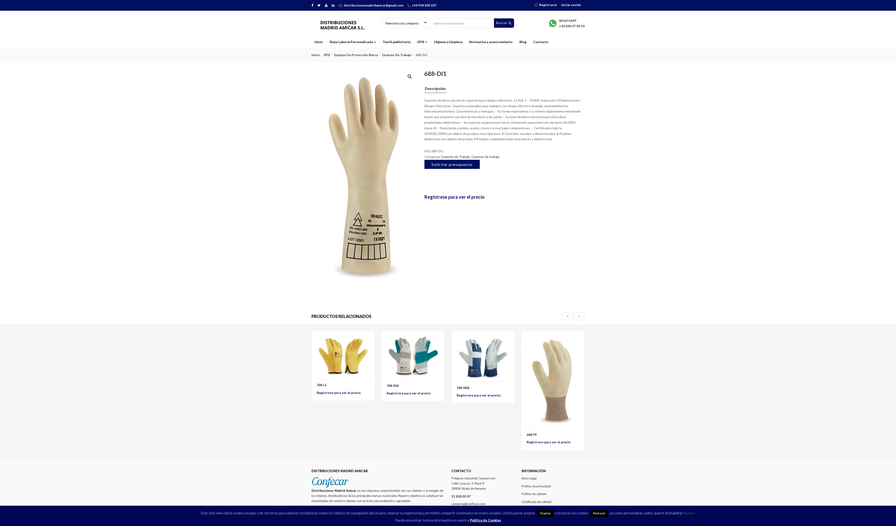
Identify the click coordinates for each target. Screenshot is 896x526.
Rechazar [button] (599, 513)
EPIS (421, 42)
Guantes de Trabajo (455, 157)
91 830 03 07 (461, 496)
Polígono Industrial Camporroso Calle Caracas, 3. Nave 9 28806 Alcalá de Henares (473, 483)
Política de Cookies (485, 520)
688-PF (532, 435)
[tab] (435, 90)
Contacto (540, 42)
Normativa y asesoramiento (491, 42)
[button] (410, 76)
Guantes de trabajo (396, 55)
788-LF (322, 385)
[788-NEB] (483, 339)
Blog (522, 42)
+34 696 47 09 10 (571, 26)
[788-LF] (343, 339)
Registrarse (548, 5)
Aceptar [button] (545, 513)
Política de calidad (534, 494)
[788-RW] (413, 339)
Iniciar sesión (571, 5)
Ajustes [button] (689, 513)
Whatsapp (567, 21)
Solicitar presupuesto (452, 164)
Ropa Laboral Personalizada (352, 42)
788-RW (393, 386)
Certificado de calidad (536, 502)
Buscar (502, 23)
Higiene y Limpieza (448, 42)
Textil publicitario (397, 42)
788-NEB (463, 388)
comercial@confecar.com (468, 504)
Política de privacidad (536, 486)
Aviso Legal (529, 478)
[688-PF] (553, 339)
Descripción (435, 89)
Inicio (319, 42)
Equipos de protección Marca (356, 55)
